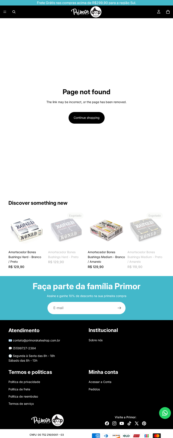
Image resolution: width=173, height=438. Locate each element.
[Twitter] (136, 423)
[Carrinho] (168, 12)
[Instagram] (114, 423)
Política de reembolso (23, 396)
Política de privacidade (24, 382)
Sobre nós (96, 340)
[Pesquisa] (14, 12)
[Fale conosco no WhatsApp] (165, 413)
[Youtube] (121, 423)
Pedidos (94, 389)
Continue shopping (87, 117)
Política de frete (19, 389)
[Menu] (5, 12)
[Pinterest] (144, 423)
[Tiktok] (129, 423)
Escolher (42, 241)
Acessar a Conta (100, 382)
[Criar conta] (119, 308)
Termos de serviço (21, 403)
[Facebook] (106, 423)
